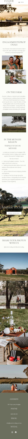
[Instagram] (12, 432)
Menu (22, 2)
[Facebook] (15, 432)
